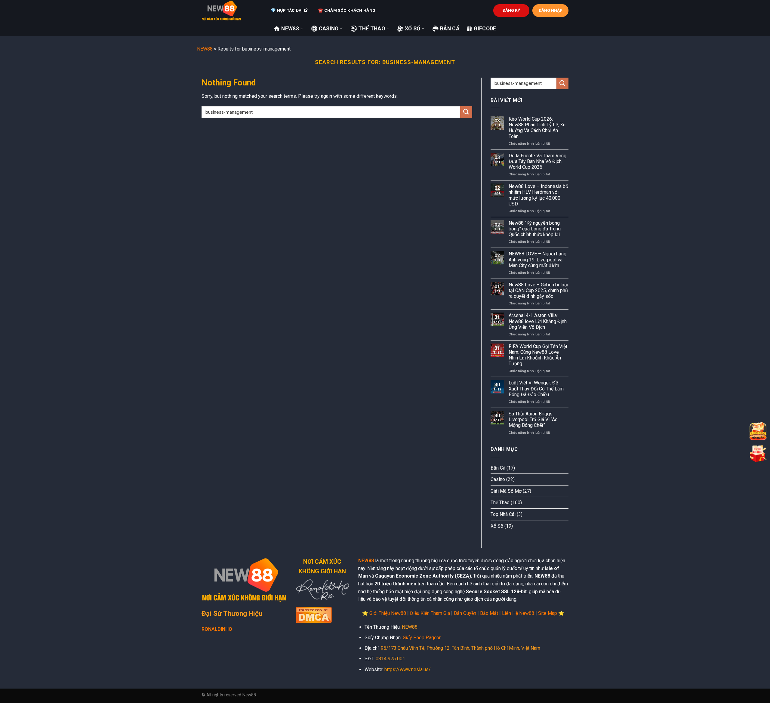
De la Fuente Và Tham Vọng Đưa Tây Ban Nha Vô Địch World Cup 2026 (537, 161)
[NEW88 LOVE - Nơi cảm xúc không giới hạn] (232, 10)
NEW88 (205, 49)
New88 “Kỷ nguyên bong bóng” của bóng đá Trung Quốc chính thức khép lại (535, 228)
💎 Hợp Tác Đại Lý (289, 10)
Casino (329, 29)
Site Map (547, 613)
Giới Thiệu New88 (387, 613)
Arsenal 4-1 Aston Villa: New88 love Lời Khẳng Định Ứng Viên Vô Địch (538, 321)
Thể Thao (371, 29)
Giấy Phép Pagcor (422, 637)
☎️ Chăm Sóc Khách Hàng (346, 10)
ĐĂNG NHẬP (550, 10)
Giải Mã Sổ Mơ (506, 491)
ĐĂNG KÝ (511, 10)
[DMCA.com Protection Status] (314, 614)
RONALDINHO (217, 629)
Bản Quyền (465, 613)
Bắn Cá (450, 29)
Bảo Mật (489, 613)
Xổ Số (412, 29)
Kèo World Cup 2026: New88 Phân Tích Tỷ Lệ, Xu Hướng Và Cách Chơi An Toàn (537, 127)
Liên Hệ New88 (518, 613)
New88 (290, 29)
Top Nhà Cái (503, 514)
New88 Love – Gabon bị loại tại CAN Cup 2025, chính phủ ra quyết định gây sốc (538, 290)
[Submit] (466, 112)
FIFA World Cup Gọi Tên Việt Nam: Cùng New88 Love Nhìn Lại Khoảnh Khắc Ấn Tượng (538, 355)
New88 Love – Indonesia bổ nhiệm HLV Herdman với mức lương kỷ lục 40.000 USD (538, 195)
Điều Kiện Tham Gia (430, 613)
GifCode (485, 29)
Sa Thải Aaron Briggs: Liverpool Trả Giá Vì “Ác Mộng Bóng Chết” (533, 419)
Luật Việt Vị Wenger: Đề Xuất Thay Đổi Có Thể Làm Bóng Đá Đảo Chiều (536, 388)
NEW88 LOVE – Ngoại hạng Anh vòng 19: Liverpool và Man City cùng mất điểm (537, 259)
